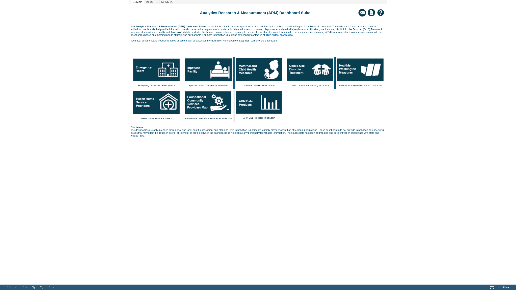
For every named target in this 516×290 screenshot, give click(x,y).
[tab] (137, 2)
